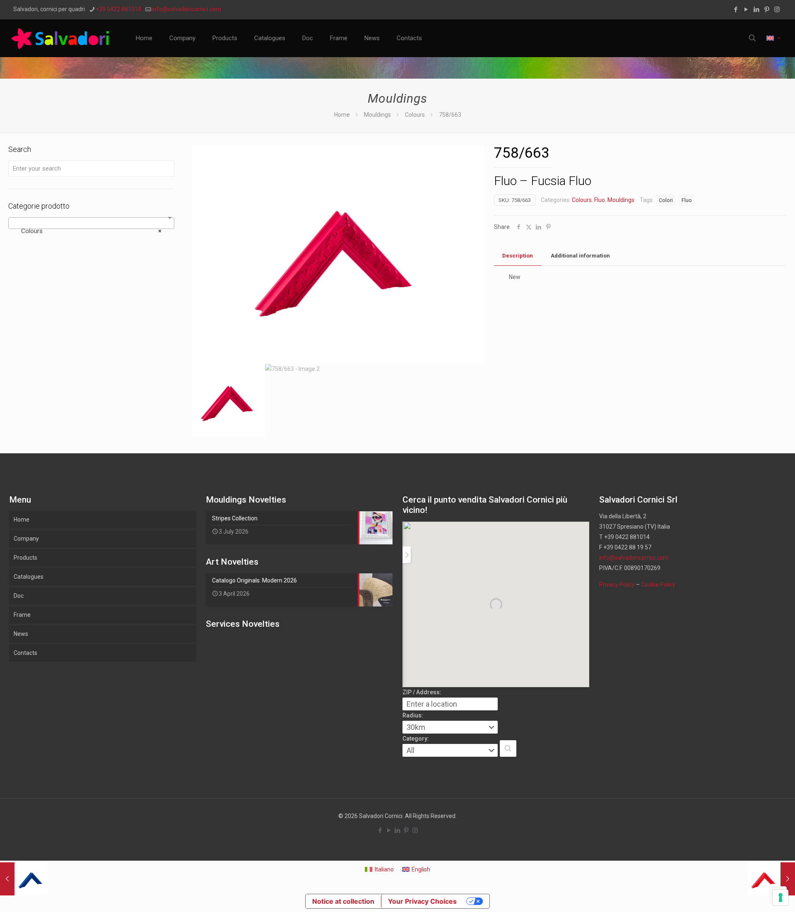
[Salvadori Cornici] (61, 38)
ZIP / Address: (421, 692)
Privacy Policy (617, 584)
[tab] (517, 256)
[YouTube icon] (746, 9)
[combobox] (91, 223)
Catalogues (28, 576)
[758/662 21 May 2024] (771, 878)
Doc (19, 595)
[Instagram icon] (777, 9)
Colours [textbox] (88, 231)
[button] (508, 748)
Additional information (580, 256)
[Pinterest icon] (767, 9)
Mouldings (377, 114)
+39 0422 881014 (118, 9)
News (21, 633)
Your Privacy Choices (422, 901)
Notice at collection (343, 901)
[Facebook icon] (735, 9)
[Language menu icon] (773, 38)
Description (517, 256)
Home (342, 114)
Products (25, 557)
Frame (22, 614)
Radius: (412, 715)
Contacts (25, 653)
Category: (415, 738)
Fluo (599, 200)
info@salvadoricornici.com (186, 9)
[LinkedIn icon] (756, 9)
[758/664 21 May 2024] (24, 878)
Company (26, 538)
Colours (415, 114)
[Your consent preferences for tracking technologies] (780, 897)
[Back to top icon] (755, 895)
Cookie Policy (658, 584)
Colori (666, 200)
